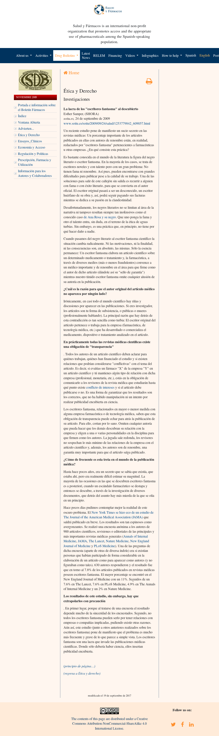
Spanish (190, 55)
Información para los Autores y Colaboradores (35, 173)
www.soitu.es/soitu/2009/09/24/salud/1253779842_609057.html (107, 123)
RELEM (99, 55)
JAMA (82, 541)
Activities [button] (42, 55)
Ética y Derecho (29, 135)
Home (73, 73)
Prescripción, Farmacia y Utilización (34, 162)
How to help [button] (170, 55)
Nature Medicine (117, 541)
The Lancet (96, 541)
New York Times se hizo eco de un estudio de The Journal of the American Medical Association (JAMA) (109, 514)
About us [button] (22, 55)
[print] (149, 82)
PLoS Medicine (104, 546)
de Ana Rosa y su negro (100, 217)
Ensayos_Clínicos (30, 141)
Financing (115, 55)
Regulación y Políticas (33, 153)
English (205, 55)
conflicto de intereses (100, 387)
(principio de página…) (79, 666)
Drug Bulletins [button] (65, 55)
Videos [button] (130, 55)
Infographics (150, 55)
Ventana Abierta (29, 122)
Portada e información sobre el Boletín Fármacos (37, 107)
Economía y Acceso (31, 147)
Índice (22, 116)
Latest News (86, 55)
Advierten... (26, 128)
